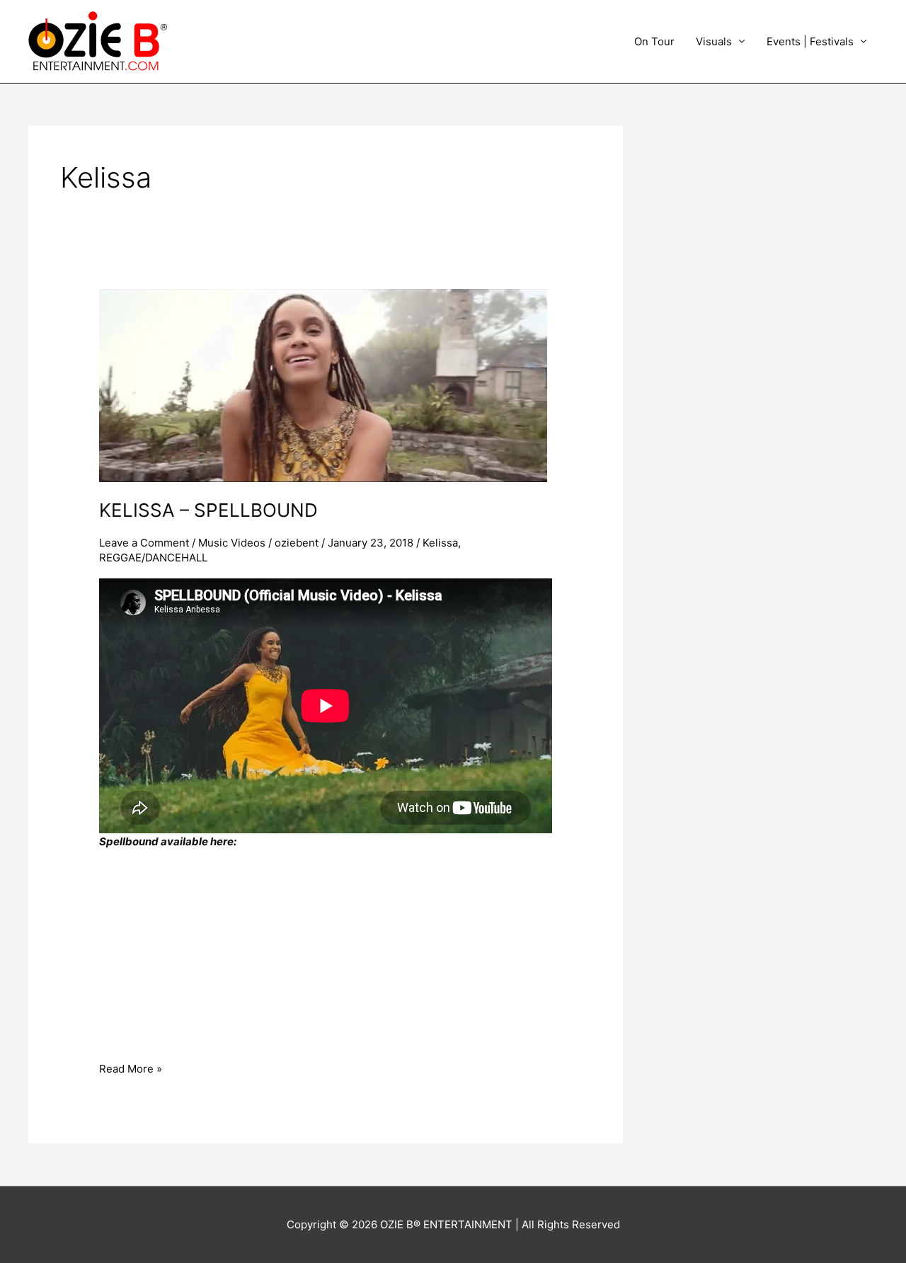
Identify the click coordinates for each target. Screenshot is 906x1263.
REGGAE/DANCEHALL (153, 557)
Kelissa (440, 542)
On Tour (654, 41)
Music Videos (231, 542)
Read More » (130, 1068)
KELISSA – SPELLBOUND (208, 510)
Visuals (714, 41)
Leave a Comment (144, 542)
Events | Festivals (810, 41)
